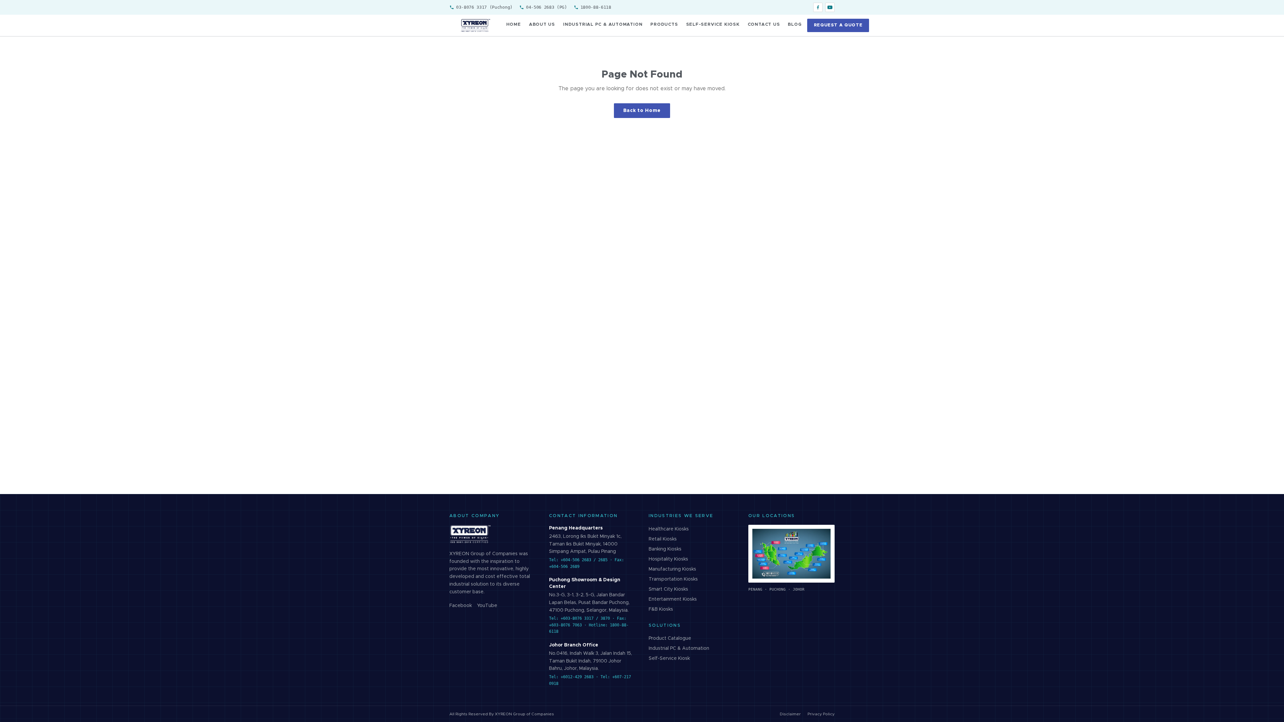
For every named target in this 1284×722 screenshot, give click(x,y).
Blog (794, 24)
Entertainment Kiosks (673, 599)
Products (664, 24)
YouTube (487, 605)
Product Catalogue (670, 638)
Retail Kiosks (663, 539)
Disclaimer (790, 714)
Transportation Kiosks (673, 579)
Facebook (460, 605)
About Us (542, 24)
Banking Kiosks (665, 549)
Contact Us (764, 24)
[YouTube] (830, 7)
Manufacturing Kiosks (672, 569)
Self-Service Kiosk (713, 24)
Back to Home (642, 110)
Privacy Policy (821, 714)
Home (513, 24)
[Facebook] (818, 7)
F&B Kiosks (661, 609)
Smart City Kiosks (668, 589)
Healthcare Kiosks (669, 529)
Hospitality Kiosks (668, 559)
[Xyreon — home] (475, 25)
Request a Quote (838, 25)
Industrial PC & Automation (602, 24)
